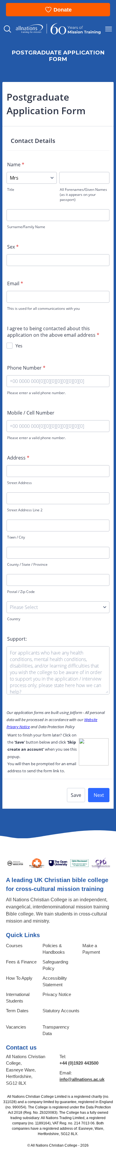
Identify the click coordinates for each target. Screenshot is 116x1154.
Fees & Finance (21, 961)
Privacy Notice (57, 994)
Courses (14, 945)
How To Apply (19, 978)
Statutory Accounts (61, 1010)
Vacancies (16, 1026)
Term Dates (17, 1010)
